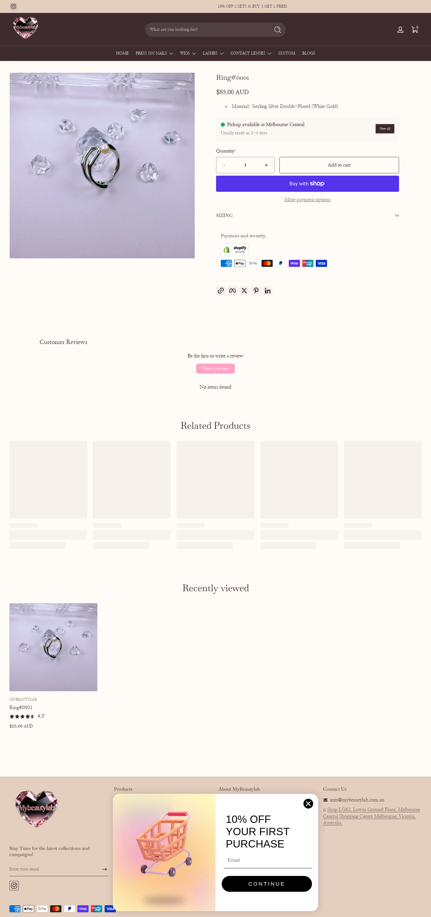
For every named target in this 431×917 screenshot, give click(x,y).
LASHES (210, 53)
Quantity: (226, 151)
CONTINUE (266, 884)
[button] (415, 29)
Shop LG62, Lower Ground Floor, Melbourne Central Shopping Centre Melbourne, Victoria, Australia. (371, 816)
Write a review (215, 368)
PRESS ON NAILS (151, 53)
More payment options (307, 199)
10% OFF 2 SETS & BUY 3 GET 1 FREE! (215, 6)
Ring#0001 (21, 708)
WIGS (185, 53)
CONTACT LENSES (247, 53)
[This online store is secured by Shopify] (235, 254)
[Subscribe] (102, 869)
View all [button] (385, 128)
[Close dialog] (308, 804)
